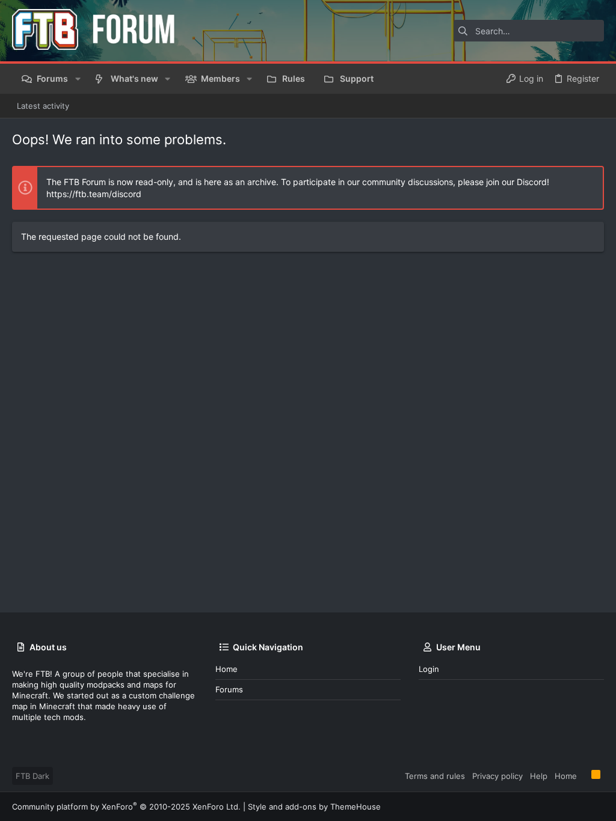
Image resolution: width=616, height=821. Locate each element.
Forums (229, 689)
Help (538, 776)
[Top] (584, 775)
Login (429, 669)
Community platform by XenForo (126, 806)
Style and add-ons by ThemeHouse (314, 806)
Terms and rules (435, 776)
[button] (77, 79)
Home (226, 669)
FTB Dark (32, 776)
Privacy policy (497, 776)
